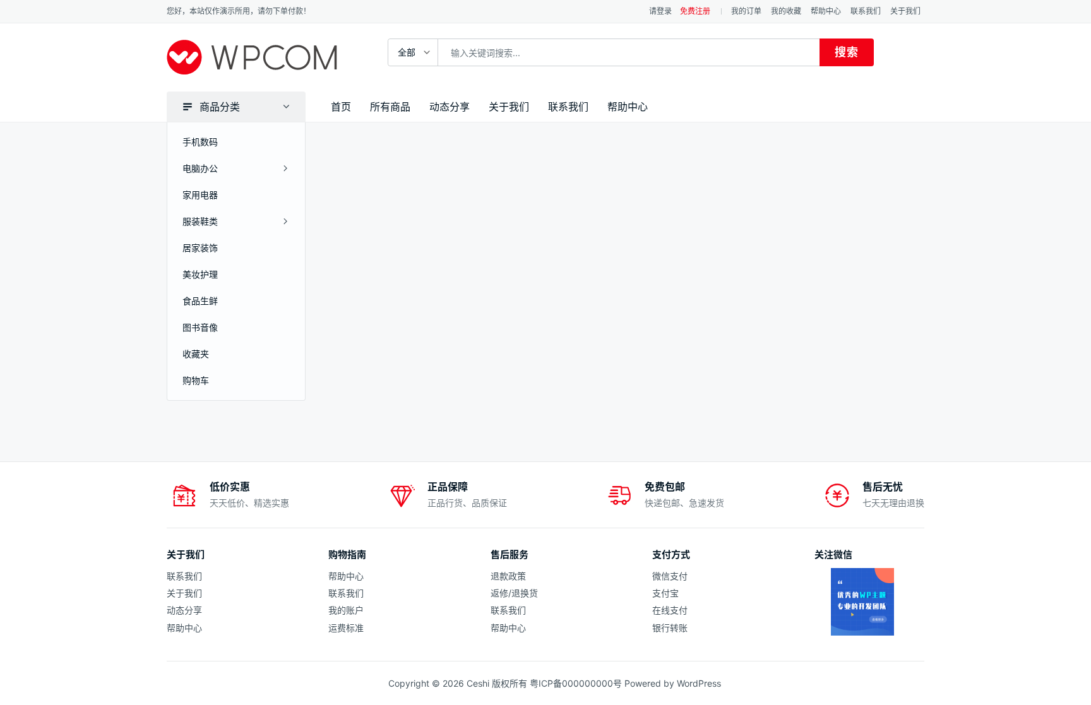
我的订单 (746, 11)
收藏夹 (195, 353)
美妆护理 (200, 274)
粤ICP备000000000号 (576, 683)
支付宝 (665, 593)
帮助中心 (826, 11)
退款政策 (508, 576)
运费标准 (346, 627)
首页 (341, 106)
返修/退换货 (514, 593)
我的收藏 (786, 11)
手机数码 (200, 141)
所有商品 (390, 106)
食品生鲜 (200, 300)
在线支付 (670, 610)
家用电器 (200, 194)
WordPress (699, 683)
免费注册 (695, 11)
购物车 (195, 380)
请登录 (660, 11)
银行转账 (670, 627)
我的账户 (346, 610)
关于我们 (905, 11)
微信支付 (670, 576)
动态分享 (449, 106)
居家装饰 (200, 247)
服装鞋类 (200, 221)
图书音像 (200, 327)
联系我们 (865, 11)
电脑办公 (200, 168)
